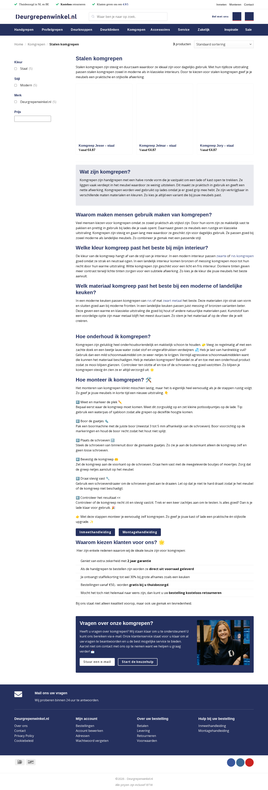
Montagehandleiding (213, 731)
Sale (248, 29)
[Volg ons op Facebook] (231, 762)
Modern (28, 85)
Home (18, 44)
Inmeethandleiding (212, 726)
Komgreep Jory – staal (217, 145)
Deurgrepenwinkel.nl (38, 102)
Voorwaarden (147, 740)
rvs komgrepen (242, 256)
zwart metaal (172, 300)
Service (184, 29)
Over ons (21, 726)
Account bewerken (89, 731)
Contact (249, 4)
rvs (149, 300)
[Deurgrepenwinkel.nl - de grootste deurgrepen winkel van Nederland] (48, 16)
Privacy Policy (24, 736)
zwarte (221, 256)
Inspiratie (231, 29)
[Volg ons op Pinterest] (249, 762)
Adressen (82, 736)
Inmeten (221, 4)
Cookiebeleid (23, 740)
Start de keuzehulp (137, 662)
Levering (143, 731)
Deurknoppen (81, 29)
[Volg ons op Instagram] (240, 762)
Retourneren (146, 736)
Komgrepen (136, 29)
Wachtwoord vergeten (92, 740)
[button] (236, 16)
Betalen (142, 726)
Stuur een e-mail (97, 662)
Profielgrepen (52, 29)
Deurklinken (109, 29)
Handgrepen (24, 29)
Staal (26, 68)
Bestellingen (85, 726)
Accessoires (160, 29)
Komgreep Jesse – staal (96, 145)
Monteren (235, 4)
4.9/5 (125, 4)
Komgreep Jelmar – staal (157, 145)
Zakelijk (204, 29)
